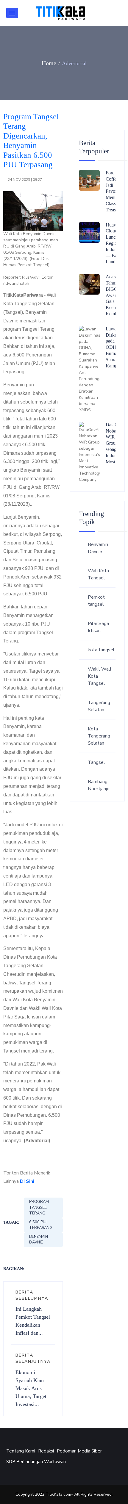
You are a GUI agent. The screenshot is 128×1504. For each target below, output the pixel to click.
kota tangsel (101, 650)
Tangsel (96, 762)
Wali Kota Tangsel (98, 574)
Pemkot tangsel (96, 601)
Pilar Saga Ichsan (98, 627)
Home (49, 63)
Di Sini (27, 1181)
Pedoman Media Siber (79, 1451)
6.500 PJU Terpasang (40, 1225)
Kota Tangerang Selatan (99, 736)
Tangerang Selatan (99, 706)
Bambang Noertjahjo (99, 785)
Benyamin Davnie (38, 1239)
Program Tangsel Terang (39, 1207)
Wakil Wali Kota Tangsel (99, 676)
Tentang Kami (20, 1451)
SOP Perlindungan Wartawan (36, 1462)
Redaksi (46, 1451)
